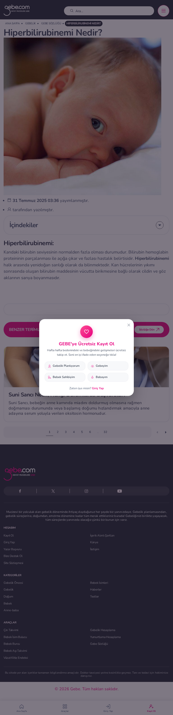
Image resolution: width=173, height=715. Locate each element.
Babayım (101, 377)
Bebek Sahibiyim (64, 377)
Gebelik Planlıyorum (66, 366)
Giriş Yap (98, 388)
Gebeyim (102, 366)
